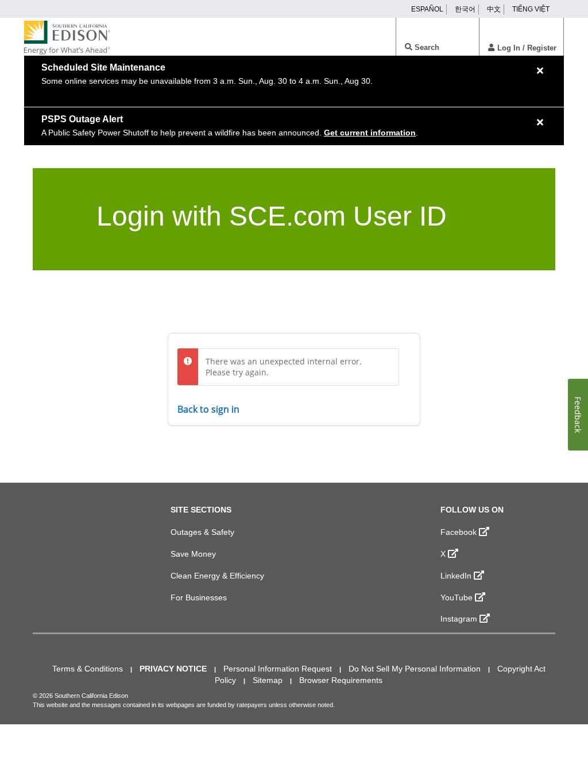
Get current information (370, 132)
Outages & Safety (202, 532)
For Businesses (199, 597)
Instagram (458, 618)
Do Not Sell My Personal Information (415, 668)
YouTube (456, 597)
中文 (494, 9)
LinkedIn (455, 575)
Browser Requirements (340, 680)
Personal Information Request (277, 668)
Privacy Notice (173, 668)
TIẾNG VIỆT (531, 9)
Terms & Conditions (87, 668)
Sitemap (268, 680)
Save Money (193, 553)
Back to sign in (208, 409)
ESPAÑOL (427, 9)
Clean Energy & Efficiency (217, 575)
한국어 (465, 9)
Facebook (458, 532)
